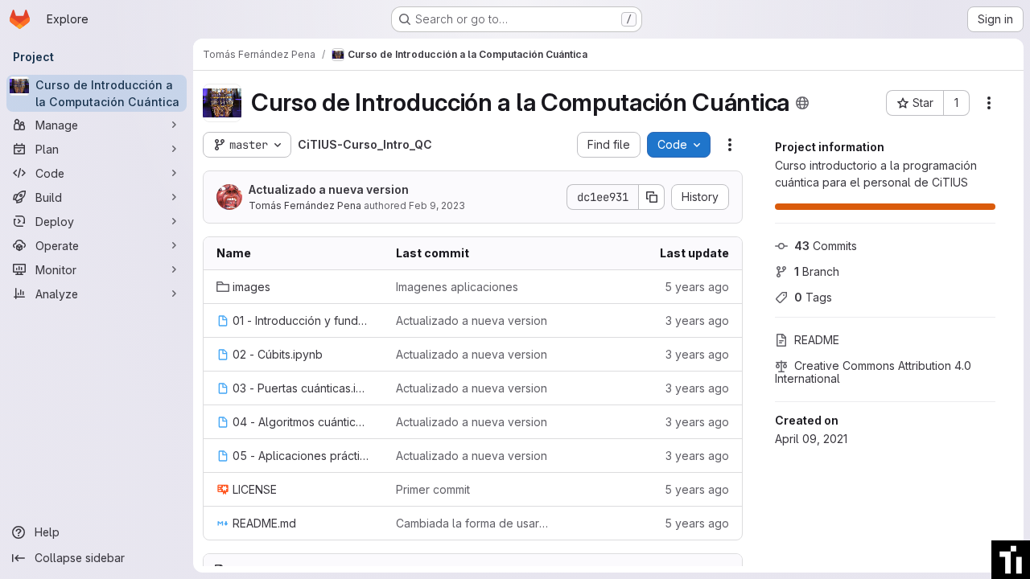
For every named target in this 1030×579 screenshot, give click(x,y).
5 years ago (697, 287)
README (816, 340)
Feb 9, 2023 (437, 205)
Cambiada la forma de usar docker (473, 523)
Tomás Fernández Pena (305, 205)
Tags (813, 297)
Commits (825, 246)
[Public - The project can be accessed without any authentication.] (802, 102)
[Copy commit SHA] (652, 197)
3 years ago (697, 320)
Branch (816, 271)
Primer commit (433, 489)
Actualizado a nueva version (329, 189)
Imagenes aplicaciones (457, 287)
